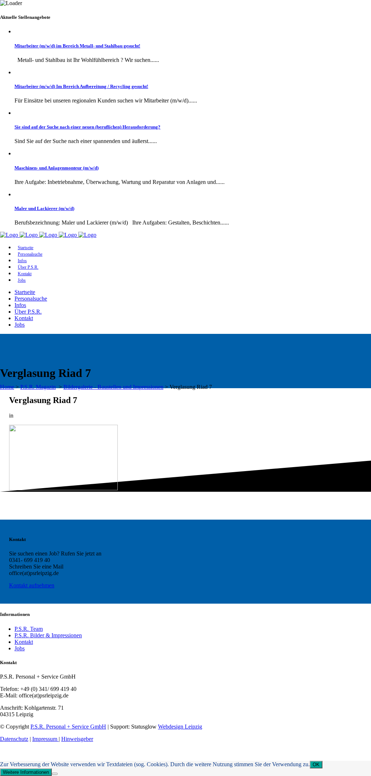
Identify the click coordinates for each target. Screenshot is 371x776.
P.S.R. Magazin (38, 387)
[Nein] (55, 774)
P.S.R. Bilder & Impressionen (48, 635)
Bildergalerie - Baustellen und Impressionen (113, 387)
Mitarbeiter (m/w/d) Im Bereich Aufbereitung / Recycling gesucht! (81, 86)
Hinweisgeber (77, 739)
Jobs (19, 648)
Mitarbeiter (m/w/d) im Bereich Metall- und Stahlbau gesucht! (77, 46)
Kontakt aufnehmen (31, 585)
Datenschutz (14, 739)
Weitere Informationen (26, 772)
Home (7, 387)
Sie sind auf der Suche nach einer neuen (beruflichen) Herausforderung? (87, 127)
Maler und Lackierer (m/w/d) (44, 208)
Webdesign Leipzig (180, 726)
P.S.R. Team (28, 629)
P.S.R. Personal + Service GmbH (68, 726)
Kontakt (23, 642)
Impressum (45, 739)
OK (316, 764)
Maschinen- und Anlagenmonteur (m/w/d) (56, 168)
